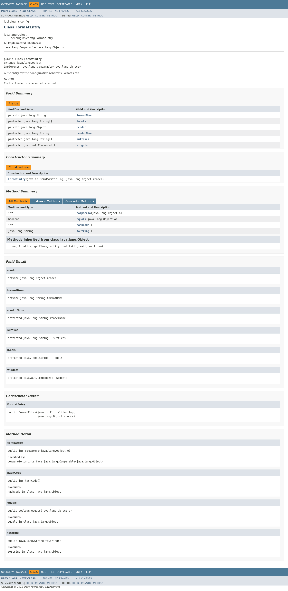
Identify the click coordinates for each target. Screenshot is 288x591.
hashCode (83, 225)
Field (29, 15)
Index (78, 4)
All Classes (84, 11)
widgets (82, 145)
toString (83, 231)
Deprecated (64, 4)
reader (81, 127)
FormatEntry (16, 179)
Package (21, 4)
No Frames (62, 11)
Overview (7, 4)
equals (81, 219)
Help (87, 4)
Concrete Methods (79, 201)
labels (81, 121)
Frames (48, 11)
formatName (84, 115)
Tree (51, 4)
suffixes (83, 139)
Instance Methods (46, 201)
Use (43, 4)
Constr (40, 15)
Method (52, 15)
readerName (84, 133)
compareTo (84, 213)
